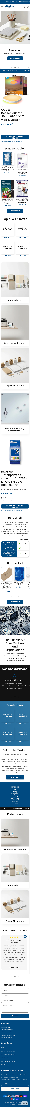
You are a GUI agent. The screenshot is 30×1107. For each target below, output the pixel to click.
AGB (2, 1047)
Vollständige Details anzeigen (10, 141)
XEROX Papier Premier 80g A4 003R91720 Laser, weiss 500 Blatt (22, 171)
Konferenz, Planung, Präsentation (15, 429)
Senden (15, 1016)
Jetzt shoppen (15, 60)
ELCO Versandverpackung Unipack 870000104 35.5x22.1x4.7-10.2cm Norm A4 (6, 586)
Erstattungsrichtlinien (7, 1051)
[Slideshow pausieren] (28, 67)
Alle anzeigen (15, 211)
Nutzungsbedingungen (7, 1054)
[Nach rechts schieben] (18, 597)
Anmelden (15, 1089)
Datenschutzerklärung (7, 1061)
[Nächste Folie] (18, 67)
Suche (3, 1064)
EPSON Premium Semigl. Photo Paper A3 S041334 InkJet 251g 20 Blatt (22, 200)
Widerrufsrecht (20, 1104)
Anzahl (3, 128)
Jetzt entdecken (15, 777)
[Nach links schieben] (11, 597)
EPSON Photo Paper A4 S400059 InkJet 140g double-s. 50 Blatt (8, 201)
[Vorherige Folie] (11, 67)
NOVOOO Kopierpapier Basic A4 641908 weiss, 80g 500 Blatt (7, 168)
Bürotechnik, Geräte (14, 343)
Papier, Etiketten (14, 386)
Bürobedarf (14, 300)
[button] (2, 7)
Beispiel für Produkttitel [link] (7, 229)
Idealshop (12, 1102)
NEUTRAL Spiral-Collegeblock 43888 (19, 584)
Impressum (4, 1058)
